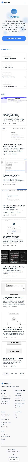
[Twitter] (2, 443)
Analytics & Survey (19, 398)
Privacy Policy (4, 434)
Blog (16, 415)
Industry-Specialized (20, 403)
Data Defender (5, 419)
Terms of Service (5, 436)
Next (21, 373)
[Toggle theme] (14, 454)
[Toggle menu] (25, 2)
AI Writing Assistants (20, 400)
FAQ (16, 417)
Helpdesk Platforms (6, 396)
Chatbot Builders (5, 404)
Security (3, 439)
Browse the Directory (14, 38)
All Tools (3, 393)
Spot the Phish (4, 427)
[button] (14, 459)
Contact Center (5, 401)
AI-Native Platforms (6, 398)
